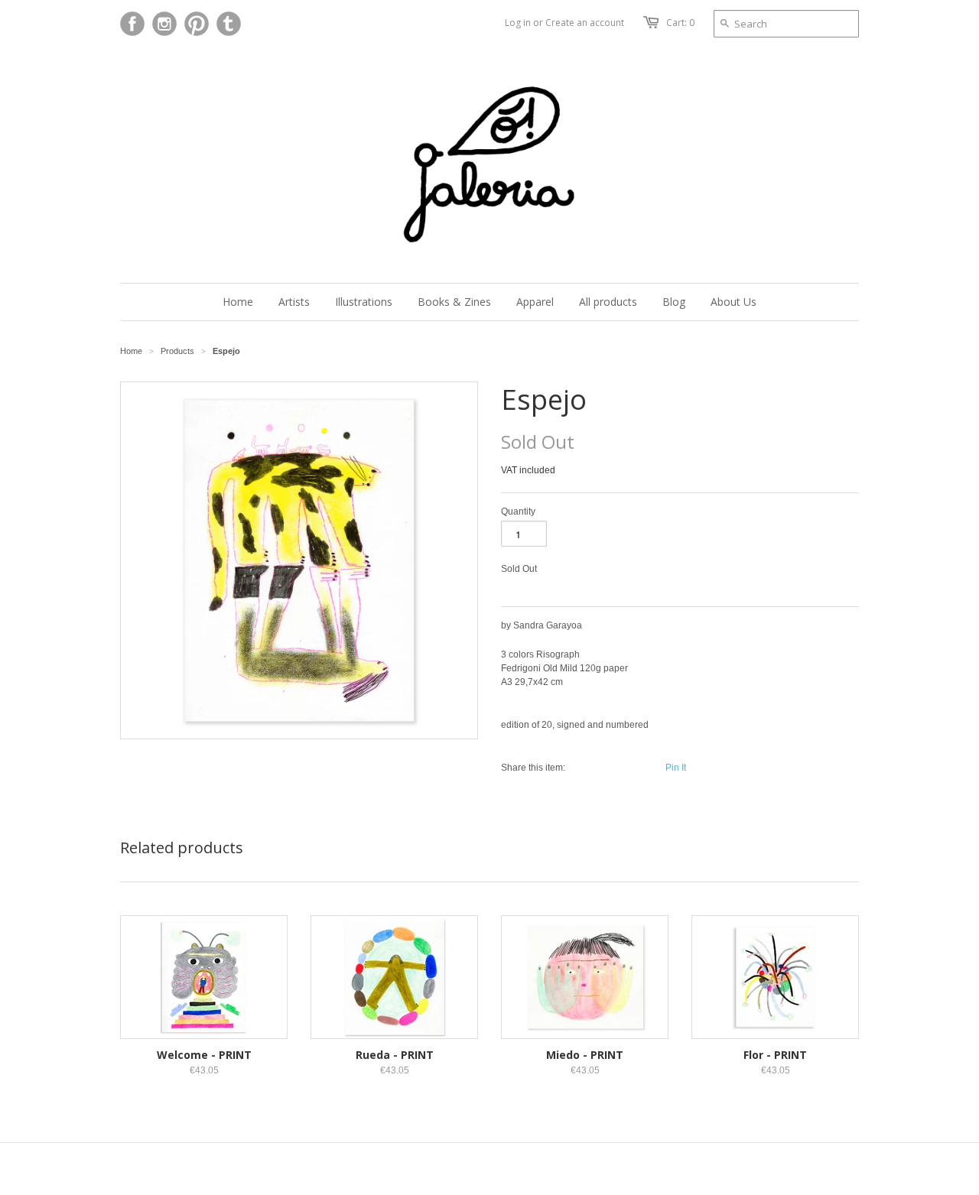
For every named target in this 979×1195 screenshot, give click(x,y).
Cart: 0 (680, 22)
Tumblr (228, 23)
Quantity (518, 511)
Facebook (132, 23)
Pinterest (196, 23)
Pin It (675, 767)
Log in (518, 22)
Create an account (584, 22)
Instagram (164, 23)
